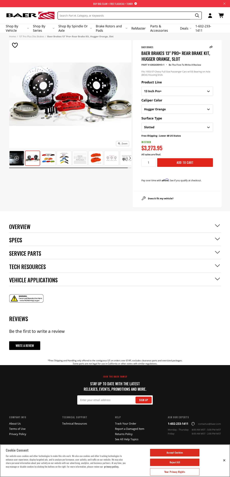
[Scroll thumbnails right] (130, 158)
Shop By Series (39, 28)
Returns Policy (124, 434)
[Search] (196, 15)
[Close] (224, 460)
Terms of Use (17, 429)
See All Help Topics (126, 439)
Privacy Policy (17, 434)
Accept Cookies (175, 452)
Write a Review (25, 345)
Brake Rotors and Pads (109, 28)
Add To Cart (185, 162)
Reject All (175, 462)
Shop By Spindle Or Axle (73, 28)
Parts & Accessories (159, 28)
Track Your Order (125, 423)
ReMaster (138, 28)
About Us (15, 423)
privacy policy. (111, 466)
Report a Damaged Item (129, 429)
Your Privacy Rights (174, 472)
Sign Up (143, 400)
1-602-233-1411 (203, 28)
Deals (184, 28)
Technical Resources (74, 423)
